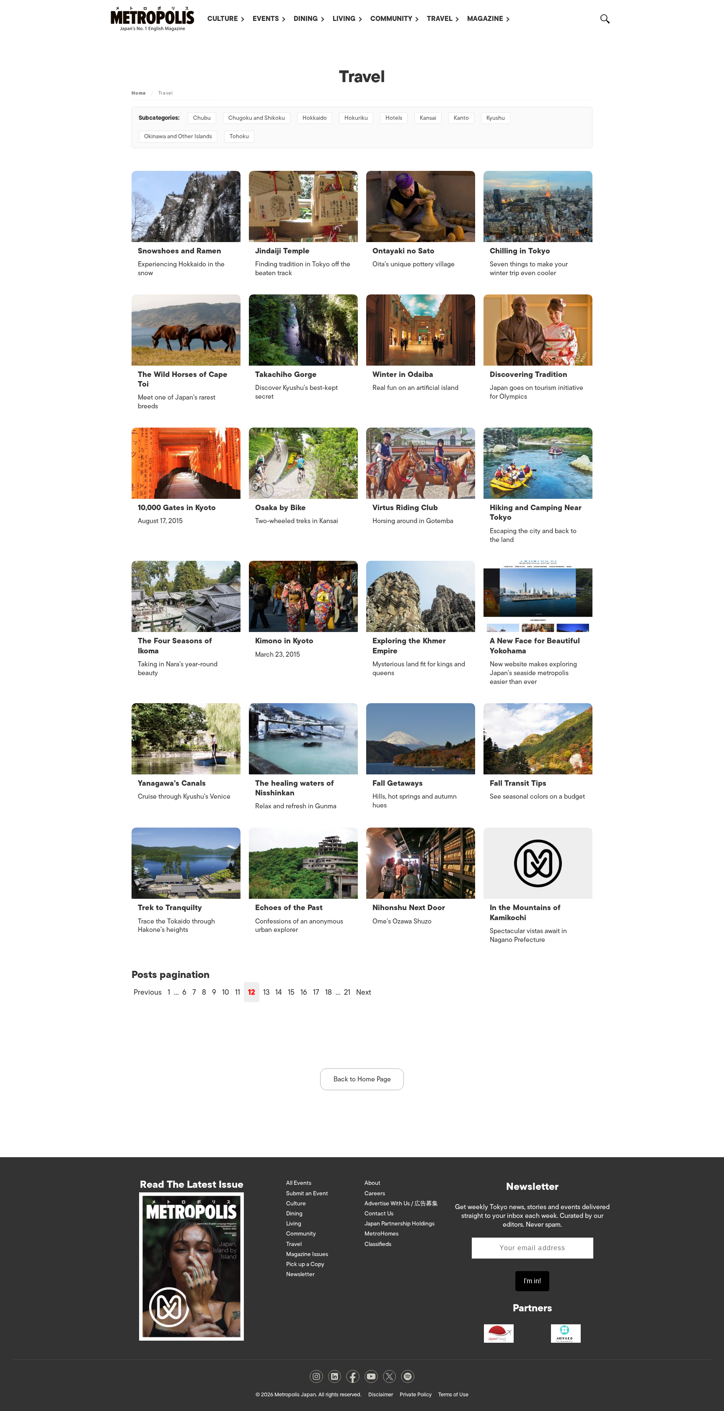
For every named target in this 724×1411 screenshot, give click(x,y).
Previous (148, 992)
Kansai (428, 118)
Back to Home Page (362, 1079)
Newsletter (300, 1274)
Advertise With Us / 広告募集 (401, 1203)
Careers (375, 1193)
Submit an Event (307, 1193)
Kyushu (495, 118)
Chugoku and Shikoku (256, 118)
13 (266, 992)
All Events (298, 1183)
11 (237, 992)
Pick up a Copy (305, 1264)
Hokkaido (315, 118)
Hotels (393, 118)
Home (139, 93)
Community (391, 18)
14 (278, 992)
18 (328, 992)
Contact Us (379, 1213)
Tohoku (239, 136)
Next (363, 992)
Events (266, 18)
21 (347, 992)
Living (344, 18)
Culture (222, 18)
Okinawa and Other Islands (178, 136)
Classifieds (378, 1244)
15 (291, 992)
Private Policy (416, 1394)
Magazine (485, 18)
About (372, 1183)
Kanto (461, 118)
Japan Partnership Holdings (399, 1223)
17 (316, 992)
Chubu (202, 118)
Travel (439, 18)
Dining (306, 18)
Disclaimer (380, 1394)
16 (303, 992)
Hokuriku (356, 118)
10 (225, 992)
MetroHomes (381, 1233)
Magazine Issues (307, 1254)
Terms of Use (453, 1394)
